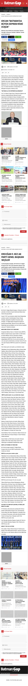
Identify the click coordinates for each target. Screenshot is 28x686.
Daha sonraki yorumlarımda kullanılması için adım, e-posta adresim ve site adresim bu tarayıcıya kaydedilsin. (14, 228)
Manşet (8, 247)
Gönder (19, 36)
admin (5, 66)
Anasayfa (3, 14)
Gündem (8, 14)
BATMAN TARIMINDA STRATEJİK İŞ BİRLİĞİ (14, 8)
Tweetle (12, 36)
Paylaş (5, 36)
